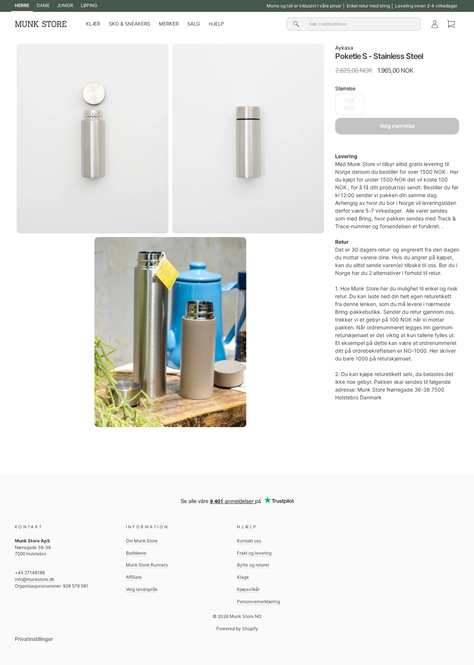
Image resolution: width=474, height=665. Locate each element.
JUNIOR (65, 5)
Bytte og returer (253, 565)
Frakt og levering (254, 553)
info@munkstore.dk (34, 579)
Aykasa (344, 47)
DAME (43, 5)
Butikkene (136, 553)
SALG (193, 24)
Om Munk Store (142, 540)
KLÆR (93, 24)
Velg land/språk (141, 589)
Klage (243, 577)
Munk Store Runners (147, 565)
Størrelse (345, 88)
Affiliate (134, 577)
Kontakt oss (249, 540)
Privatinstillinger (34, 639)
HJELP (216, 24)
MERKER (168, 24)
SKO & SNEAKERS (129, 24)
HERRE (22, 5)
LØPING (89, 5)
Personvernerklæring (258, 601)
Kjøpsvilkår (248, 589)
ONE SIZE (349, 104)
